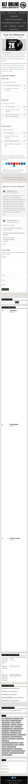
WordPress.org (5, 772)
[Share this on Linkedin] (24, 164)
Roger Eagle (5, 740)
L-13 (20, 732)
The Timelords (18, 748)
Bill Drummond (6, 722)
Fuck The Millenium (19, 169)
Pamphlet (4, 738)
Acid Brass (11, 169)
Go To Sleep (18, 726)
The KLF (4, 746)
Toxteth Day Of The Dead (18, 750)
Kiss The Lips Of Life (15, 666)
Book (13, 722)
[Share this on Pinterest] (14, 164)
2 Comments (20, 37)
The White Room (6, 750)
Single (10, 171)
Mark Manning (21, 734)
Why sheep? (13, 694)
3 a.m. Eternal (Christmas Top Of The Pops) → (16, 179)
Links (5, 26)
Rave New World (14, 424)
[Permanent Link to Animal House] (5, 366)
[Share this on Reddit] (17, 164)
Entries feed (4, 765)
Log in (3, 762)
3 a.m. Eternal (8, 718)
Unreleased (5, 753)
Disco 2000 (19, 724)
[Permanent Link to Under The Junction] (5, 594)
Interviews (13, 26)
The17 (16, 744)
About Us (21, 26)
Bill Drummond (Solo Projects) (11, 22)
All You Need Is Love (15, 720)
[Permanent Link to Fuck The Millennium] (14, 45)
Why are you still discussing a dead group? (12, 710)
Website (3, 284)
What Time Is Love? (17, 171)
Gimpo (12, 726)
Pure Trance (20, 738)
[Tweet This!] (7, 164)
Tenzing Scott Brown (7, 744)
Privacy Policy (14, 29)
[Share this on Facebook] (9, 164)
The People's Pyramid (7, 748)
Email (3, 280)
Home (3, 13)
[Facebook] (15, 778)
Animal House (13, 310)
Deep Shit (13, 724)
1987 (22, 718)
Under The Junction (15, 538)
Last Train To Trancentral (9, 734)
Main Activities (11, 13)
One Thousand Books (16, 736)
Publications (14, 16)
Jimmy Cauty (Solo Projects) (14, 19)
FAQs (24, 22)
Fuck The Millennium (14, 34)
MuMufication (5, 736)
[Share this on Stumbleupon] (19, 164)
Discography (22, 13)
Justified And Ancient (15, 730)
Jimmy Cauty (5, 730)
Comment (4, 256)
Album (7, 720)
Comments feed (5, 769)
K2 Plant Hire (5, 732)
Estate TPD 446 (5, 726)
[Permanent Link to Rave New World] (5, 480)
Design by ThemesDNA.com (14, 782)
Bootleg (18, 722)
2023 (3, 720)
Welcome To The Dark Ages (17, 753)
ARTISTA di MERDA (11, 220)
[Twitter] (13, 778)
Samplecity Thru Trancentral (10, 742)
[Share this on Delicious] (14, 166)
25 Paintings (16, 718)
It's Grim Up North (18, 728)
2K (7, 169)
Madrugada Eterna (15, 688)
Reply (4, 214)
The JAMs (21, 744)
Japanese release (7, 155)
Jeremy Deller (5, 171)
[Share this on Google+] (12, 164)
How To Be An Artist (7, 728)
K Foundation (13, 732)
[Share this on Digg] (22, 164)
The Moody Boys (11, 746)
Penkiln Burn (11, 738)
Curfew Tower (6, 724)
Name (3, 275)
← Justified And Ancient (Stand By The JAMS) (12, 177)
